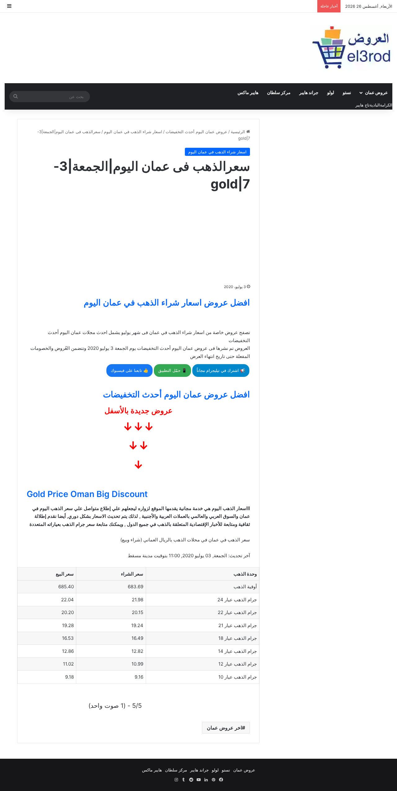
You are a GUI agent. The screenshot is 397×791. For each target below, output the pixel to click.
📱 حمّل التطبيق (172, 370)
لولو (330, 92)
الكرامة (386, 104)
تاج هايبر (362, 104)
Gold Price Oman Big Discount (87, 494)
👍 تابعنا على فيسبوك (129, 370)
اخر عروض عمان (224, 728)
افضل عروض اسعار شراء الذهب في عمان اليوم (167, 302)
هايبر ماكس (248, 92)
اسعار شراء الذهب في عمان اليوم (133, 131)
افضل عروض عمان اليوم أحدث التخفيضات (176, 394)
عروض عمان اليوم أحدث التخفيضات (196, 131)
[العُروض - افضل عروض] (350, 48)
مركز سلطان (279, 92)
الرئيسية (238, 131)
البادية (375, 104)
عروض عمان (376, 92)
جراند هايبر (309, 92)
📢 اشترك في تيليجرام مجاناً (221, 370)
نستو (347, 92)
